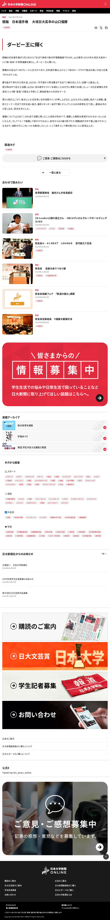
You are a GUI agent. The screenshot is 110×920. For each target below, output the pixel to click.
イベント (66, 11)
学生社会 (49, 11)
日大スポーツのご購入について (16, 753)
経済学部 (10, 532)
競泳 (21, 484)
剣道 (29, 484)
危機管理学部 (22, 532)
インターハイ (32, 517)
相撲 (53, 480)
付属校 (24, 11)
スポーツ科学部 (55, 536)
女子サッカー (32, 503)
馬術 (37, 484)
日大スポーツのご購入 (64, 890)
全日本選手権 (70, 517)
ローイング (78, 477)
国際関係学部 (36, 532)
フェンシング (91, 480)
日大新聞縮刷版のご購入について (17, 746)
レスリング (67, 477)
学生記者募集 (10, 890)
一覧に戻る (55, 172)
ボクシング (30, 477)
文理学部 (20, 536)
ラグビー (10, 503)
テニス (22, 499)
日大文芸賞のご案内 (13, 885)
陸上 (88, 477)
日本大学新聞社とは (63, 894)
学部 (17, 11)
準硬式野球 (11, 499)
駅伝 (8, 517)
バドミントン (92, 499)
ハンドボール (54, 499)
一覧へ (103, 553)
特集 (58, 11)
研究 (74, 11)
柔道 (49, 477)
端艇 (61, 480)
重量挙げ (71, 484)
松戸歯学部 (87, 536)
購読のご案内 (10, 880)
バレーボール (41, 499)
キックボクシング (41, 480)
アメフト (20, 503)
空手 (80, 480)
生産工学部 (61, 532)
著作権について (67, 905)
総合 (11, 11)
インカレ (43, 517)
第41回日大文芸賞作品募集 (15, 592)
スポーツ (33, 11)
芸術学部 (82, 532)
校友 (41, 11)
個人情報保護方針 (12, 908)
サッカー (65, 503)
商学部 (98, 536)
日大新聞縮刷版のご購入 (65, 885)
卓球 (30, 499)
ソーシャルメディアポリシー (71, 908)
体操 (57, 477)
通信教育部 (31, 536)
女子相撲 (71, 480)
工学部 (42, 536)
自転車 (7, 27)
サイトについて (11, 905)
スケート (10, 477)
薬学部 (67, 536)
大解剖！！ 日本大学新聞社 (14, 565)
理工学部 (49, 532)
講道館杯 (83, 517)
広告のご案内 (8, 738)
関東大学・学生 (56, 517)
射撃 (29, 480)
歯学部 (76, 536)
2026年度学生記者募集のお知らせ (18, 578)
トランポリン (11, 484)
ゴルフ (66, 499)
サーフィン (20, 480)
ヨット (97, 477)
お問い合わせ (10, 894)
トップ (3, 11)
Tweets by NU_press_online (16, 772)
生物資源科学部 (95, 532)
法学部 (72, 532)
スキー (20, 477)
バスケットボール (77, 499)
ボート (41, 477)
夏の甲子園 (19, 517)
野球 (42, 503)
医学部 (9, 536)
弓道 (61, 484)
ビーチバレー (53, 503)
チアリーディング (49, 484)
